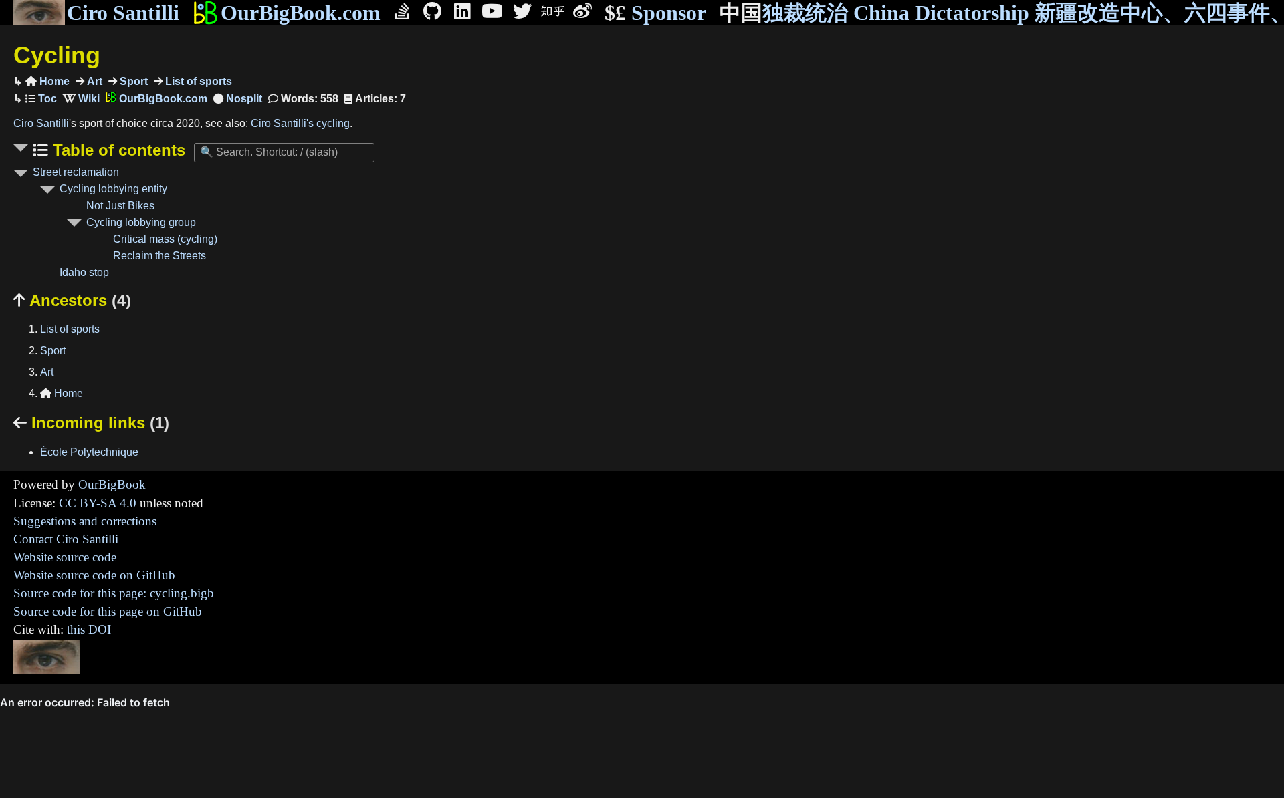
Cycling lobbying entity (113, 188)
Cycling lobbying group (141, 222)
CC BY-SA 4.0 (97, 503)
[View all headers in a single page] (237, 98)
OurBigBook (112, 484)
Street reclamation (76, 172)
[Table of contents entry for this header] (41, 98)
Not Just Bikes (120, 205)
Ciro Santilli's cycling (300, 123)
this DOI (89, 629)
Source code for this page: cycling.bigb (113, 593)
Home (47, 81)
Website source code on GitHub (94, 575)
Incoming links (91, 423)
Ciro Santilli (123, 13)
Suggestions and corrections (84, 521)
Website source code (64, 557)
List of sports (197, 81)
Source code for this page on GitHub (107, 611)
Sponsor (655, 13)
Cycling (56, 55)
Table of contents (116, 150)
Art (93, 81)
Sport (132, 81)
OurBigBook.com (301, 13)
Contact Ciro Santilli (65, 539)
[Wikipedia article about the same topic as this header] (81, 98)
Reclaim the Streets (159, 255)
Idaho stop (84, 272)
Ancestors (72, 300)
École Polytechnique (89, 452)
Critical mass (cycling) (165, 239)
